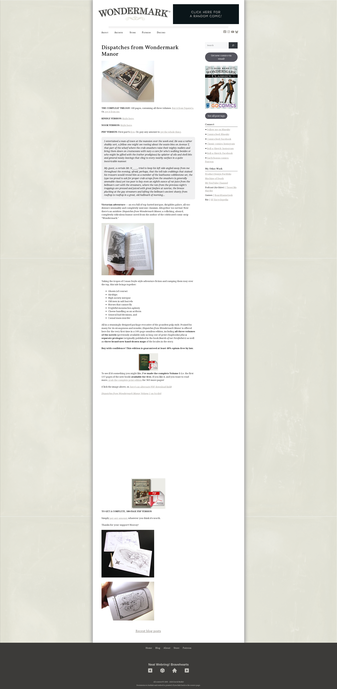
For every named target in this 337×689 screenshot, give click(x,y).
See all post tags (216, 115)
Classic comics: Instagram (221, 143)
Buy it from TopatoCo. (183, 108)
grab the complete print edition (125, 380)
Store (176, 648)
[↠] (233, 45)
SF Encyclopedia (219, 199)
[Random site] (162, 671)
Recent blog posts (148, 631)
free (132, 131)
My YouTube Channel (216, 182)
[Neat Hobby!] (150, 671)
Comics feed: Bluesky (218, 134)
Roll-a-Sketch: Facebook (220, 153)
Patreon (146, 32)
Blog (157, 648)
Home (149, 648)
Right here (128, 118)
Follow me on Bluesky (218, 129)
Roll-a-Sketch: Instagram (220, 148)
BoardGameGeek (224, 195)
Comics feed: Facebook (219, 138)
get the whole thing (170, 131)
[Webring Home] (174, 671)
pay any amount (118, 518)
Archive (118, 32)
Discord (161, 32)
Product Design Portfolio (218, 173)
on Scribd (131, 393)
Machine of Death (214, 178)
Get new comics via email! (221, 57)
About (104, 32)
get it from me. (112, 111)
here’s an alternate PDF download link (150, 386)
